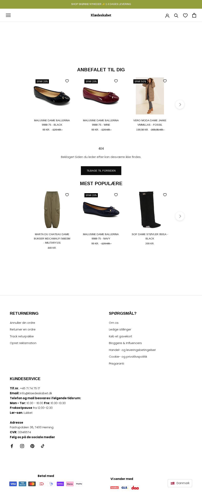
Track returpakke (22, 336)
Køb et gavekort (120, 336)
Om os (114, 323)
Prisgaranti (116, 363)
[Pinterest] (32, 445)
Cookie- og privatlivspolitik (128, 356)
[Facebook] (12, 445)
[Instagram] (22, 445)
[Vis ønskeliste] (185, 15)
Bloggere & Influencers (125, 343)
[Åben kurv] (194, 15)
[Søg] (176, 15)
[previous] (22, 104)
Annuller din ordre (22, 323)
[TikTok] (43, 445)
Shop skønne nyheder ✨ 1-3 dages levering (101, 4)
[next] (179, 104)
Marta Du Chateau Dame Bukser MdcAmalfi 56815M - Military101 (52, 238)
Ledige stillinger (120, 329)
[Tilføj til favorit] (67, 81)
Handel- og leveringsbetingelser (132, 350)
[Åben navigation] (8, 15)
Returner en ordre (23, 329)
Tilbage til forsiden (101, 170)
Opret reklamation (23, 343)
